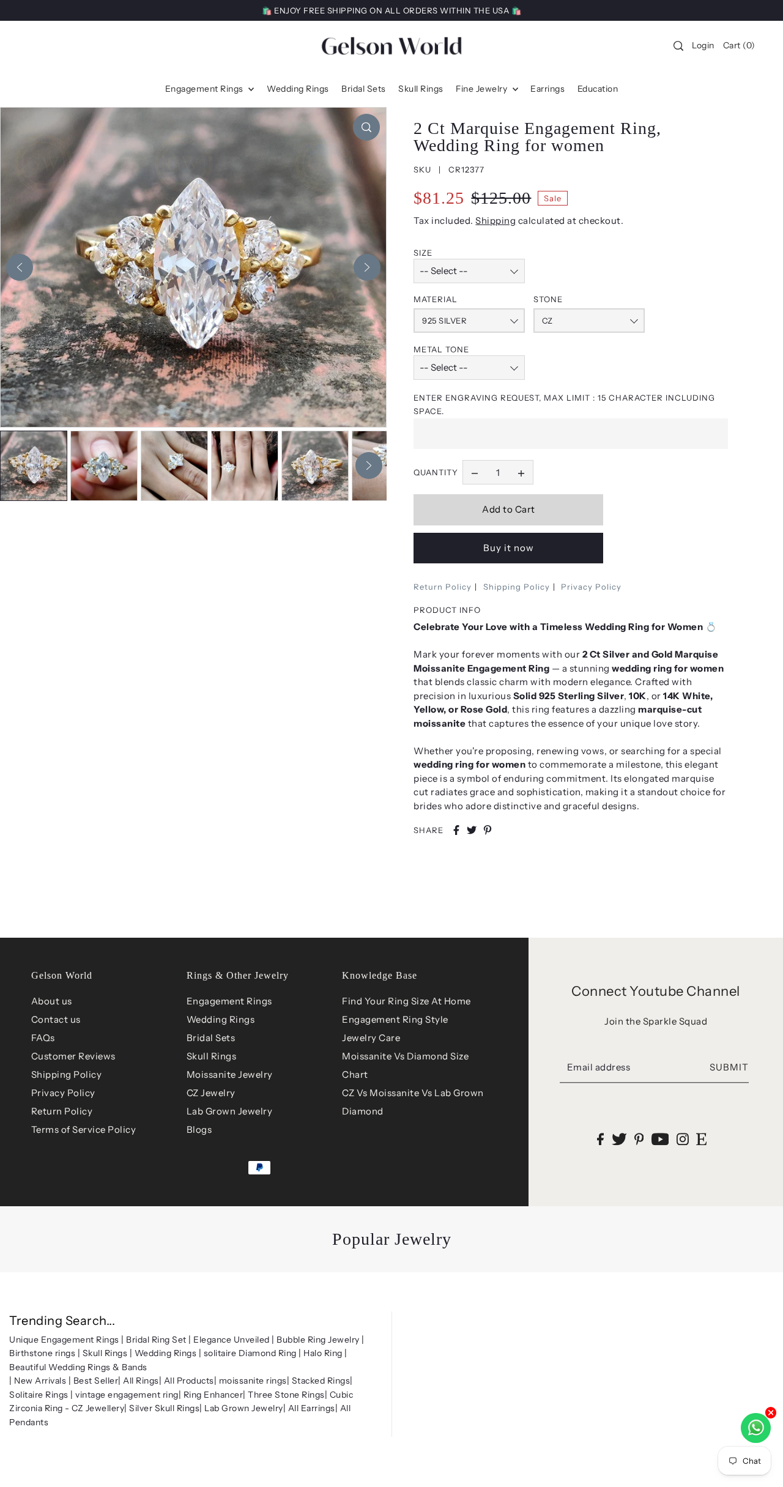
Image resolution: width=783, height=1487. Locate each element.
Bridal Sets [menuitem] (363, 88)
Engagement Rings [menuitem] (205, 88)
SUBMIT (729, 1067)
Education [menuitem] (597, 88)
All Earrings (311, 1408)
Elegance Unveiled (231, 1339)
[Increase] (521, 472)
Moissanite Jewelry (230, 1074)
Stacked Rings (321, 1380)
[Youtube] (660, 1139)
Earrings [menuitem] (547, 88)
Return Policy (443, 586)
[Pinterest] (639, 1139)
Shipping (495, 220)
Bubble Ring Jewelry (318, 1339)
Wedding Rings (221, 1019)
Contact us (56, 1019)
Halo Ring (323, 1353)
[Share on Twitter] (472, 830)
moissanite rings (253, 1380)
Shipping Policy (516, 586)
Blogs (199, 1129)
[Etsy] (701, 1139)
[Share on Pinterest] (487, 830)
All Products (189, 1380)
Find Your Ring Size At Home (406, 1001)
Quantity (436, 472)
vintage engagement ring (127, 1394)
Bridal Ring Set (156, 1339)
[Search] (679, 46)
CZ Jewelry (211, 1093)
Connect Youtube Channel (655, 991)
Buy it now (508, 548)
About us (51, 1001)
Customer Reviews (73, 1056)
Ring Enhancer (213, 1394)
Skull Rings (212, 1056)
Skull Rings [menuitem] (420, 88)
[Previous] (19, 267)
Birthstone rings (42, 1353)
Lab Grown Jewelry (230, 1111)
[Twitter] (619, 1139)
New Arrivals (40, 1380)
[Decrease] (474, 472)
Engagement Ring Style (395, 1019)
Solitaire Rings (39, 1394)
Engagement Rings (229, 1001)
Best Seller (96, 1380)
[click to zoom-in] (366, 127)
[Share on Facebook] (456, 830)
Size (423, 253)
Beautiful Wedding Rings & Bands (78, 1367)
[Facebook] (600, 1139)
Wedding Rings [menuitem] (298, 88)
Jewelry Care (371, 1038)
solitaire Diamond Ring (250, 1353)
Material (436, 299)
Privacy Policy (591, 586)
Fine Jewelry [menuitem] (483, 88)
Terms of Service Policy (83, 1129)
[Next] (367, 267)
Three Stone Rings (286, 1394)
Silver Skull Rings (164, 1408)
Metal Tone (441, 349)
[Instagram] (683, 1139)
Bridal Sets (211, 1038)
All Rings (141, 1380)
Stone (548, 299)
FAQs (43, 1038)
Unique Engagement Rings (64, 1339)
